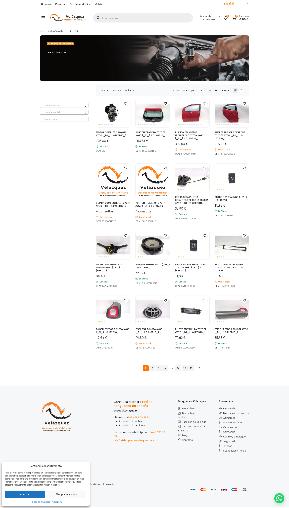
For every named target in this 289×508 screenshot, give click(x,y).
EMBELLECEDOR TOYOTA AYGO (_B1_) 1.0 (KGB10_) (112, 331)
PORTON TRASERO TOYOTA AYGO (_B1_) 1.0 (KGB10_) (150, 134)
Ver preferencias (66, 494)
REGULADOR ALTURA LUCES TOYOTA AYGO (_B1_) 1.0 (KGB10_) (190, 267)
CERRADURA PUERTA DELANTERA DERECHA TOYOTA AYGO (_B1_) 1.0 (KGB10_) (191, 200)
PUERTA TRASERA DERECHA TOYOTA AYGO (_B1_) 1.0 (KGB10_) (230, 135)
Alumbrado (229, 417)
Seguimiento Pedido (80, 4)
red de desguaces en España (133, 404)
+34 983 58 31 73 (139, 417)
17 (178, 368)
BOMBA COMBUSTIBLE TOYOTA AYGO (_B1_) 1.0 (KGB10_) (113, 204)
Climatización (230, 427)
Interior (227, 446)
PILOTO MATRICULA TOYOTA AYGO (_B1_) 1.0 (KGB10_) (190, 331)
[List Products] (241, 90)
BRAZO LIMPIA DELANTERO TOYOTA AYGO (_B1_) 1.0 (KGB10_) (230, 267)
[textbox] (64, 105)
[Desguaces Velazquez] (68, 17)
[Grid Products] (235, 90)
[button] (125, 103)
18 (184, 368)
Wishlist (99, 4)
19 (191, 368)
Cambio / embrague (234, 436)
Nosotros (46, 4)
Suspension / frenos (234, 450)
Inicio (42, 31)
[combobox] (64, 105)
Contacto (187, 439)
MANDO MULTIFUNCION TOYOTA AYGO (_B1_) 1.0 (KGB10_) (110, 267)
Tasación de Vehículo (194, 421)
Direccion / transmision (236, 413)
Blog (184, 435)
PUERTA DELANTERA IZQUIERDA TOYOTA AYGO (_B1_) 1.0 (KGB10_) (189, 135)
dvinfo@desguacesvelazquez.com (134, 440)
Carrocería (229, 431)
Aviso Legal (57, 502)
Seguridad (229, 441)
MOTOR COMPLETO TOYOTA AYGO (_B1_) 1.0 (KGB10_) (111, 134)
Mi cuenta (60, 4)
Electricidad (229, 408)
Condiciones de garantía (101, 484)
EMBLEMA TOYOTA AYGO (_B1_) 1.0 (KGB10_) (148, 331)
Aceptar (25, 494)
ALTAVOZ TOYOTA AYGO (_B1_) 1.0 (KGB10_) (152, 266)
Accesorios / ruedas (234, 422)
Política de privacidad (40, 502)
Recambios (188, 408)
